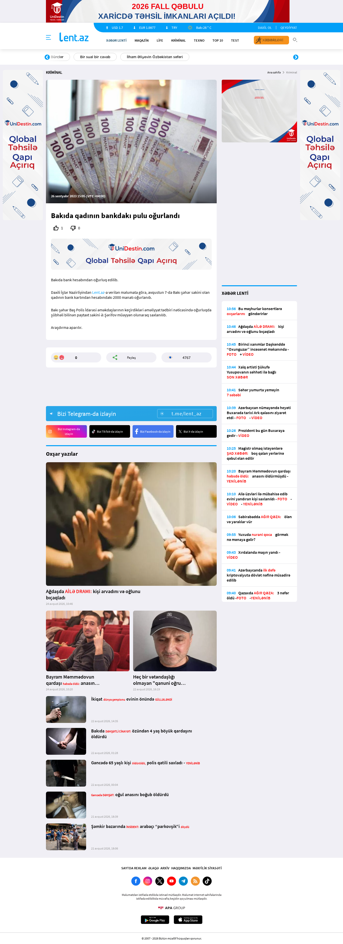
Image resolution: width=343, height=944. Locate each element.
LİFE (160, 40)
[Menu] (48, 37)
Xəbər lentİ (116, 40)
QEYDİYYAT (288, 27)
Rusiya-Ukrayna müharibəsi (108, 57)
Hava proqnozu (214, 57)
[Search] (295, 39)
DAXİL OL (265, 27)
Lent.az (98, 292)
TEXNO (199, 40)
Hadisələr (59, 57)
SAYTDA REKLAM (133, 868)
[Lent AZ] (74, 37)
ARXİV (164, 868)
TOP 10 (217, 40)
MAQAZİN (142, 40)
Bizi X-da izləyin (193, 431)
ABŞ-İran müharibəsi (166, 57)
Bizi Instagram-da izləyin (69, 431)
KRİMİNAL (178, 40)
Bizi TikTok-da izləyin (110, 431)
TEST (235, 40)
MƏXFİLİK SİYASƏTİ (207, 868)
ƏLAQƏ (153, 868)
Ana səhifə (274, 72)
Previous (47, 57)
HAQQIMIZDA (181, 868)
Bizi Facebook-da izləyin (155, 431)
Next (296, 57)
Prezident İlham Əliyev (263, 57)
